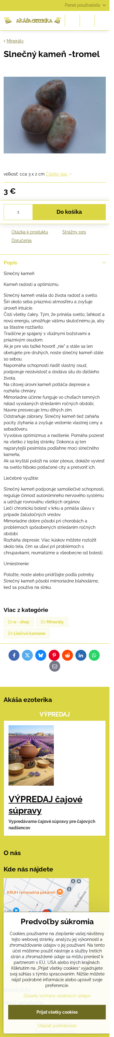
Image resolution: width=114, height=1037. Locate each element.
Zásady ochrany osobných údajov (57, 995)
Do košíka (69, 212)
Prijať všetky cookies (57, 1012)
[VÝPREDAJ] (31, 756)
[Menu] (102, 21)
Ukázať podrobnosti (57, 1025)
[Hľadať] (72, 21)
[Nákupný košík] (87, 21)
